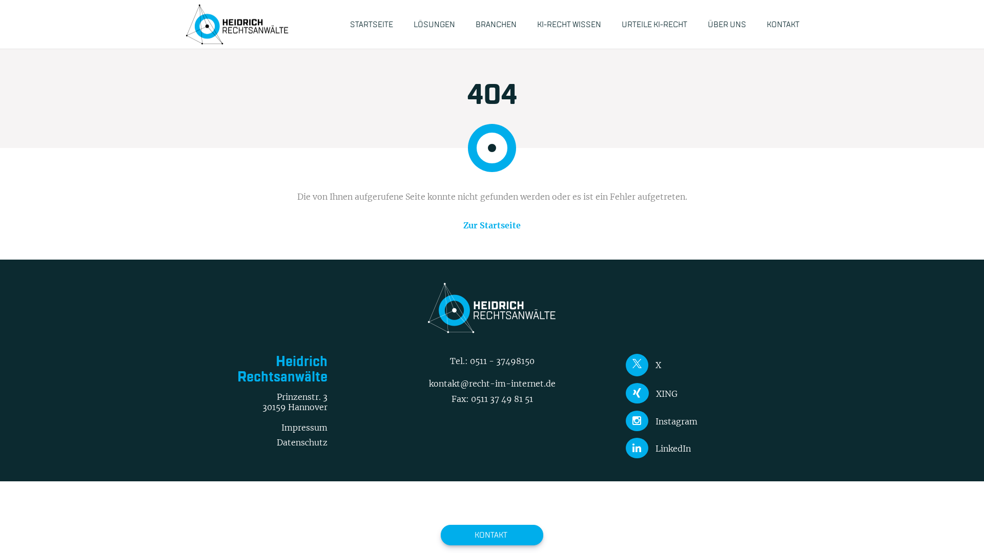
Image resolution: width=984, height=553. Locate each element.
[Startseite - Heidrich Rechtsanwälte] (237, 24)
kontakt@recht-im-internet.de (492, 383)
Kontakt (491, 534)
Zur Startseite (492, 225)
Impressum (304, 427)
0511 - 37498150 (502, 361)
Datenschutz (302, 442)
